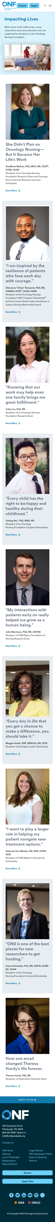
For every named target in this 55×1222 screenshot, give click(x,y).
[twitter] (17, 1195)
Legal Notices (36, 1150)
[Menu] (50, 6)
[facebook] (11, 1195)
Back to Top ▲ (27, 1100)
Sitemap (6, 1154)
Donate (22, 6)
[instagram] (36, 1195)
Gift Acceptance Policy (40, 1154)
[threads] (42, 1195)
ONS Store (7, 1150)
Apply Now (27, 1181)
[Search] (45, 6)
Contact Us (8, 1143)
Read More (11, 191)
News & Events (9, 1164)
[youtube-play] (30, 1195)
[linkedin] (24, 1195)
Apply (34, 6)
